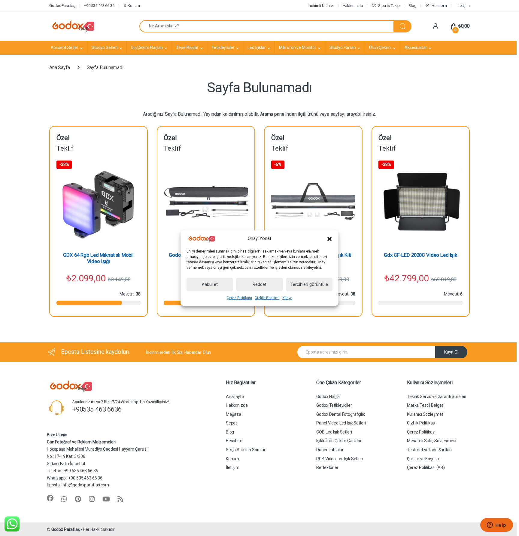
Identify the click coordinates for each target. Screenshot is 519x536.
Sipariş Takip (389, 5)
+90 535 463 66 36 (99, 5)
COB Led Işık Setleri (334, 432)
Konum (133, 5)
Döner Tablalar (329, 449)
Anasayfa (235, 396)
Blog (412, 5)
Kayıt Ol (451, 352)
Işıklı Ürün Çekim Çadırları (339, 440)
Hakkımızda (353, 5)
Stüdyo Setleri (105, 47)
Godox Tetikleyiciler (334, 405)
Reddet (259, 284)
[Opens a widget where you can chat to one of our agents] (496, 525)
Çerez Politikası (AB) (426, 467)
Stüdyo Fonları (342, 47)
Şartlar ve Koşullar (423, 458)
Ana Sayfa (59, 67)
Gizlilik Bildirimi (267, 298)
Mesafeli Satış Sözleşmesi (431, 440)
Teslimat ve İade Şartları (429, 449)
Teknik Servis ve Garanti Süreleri (436, 396)
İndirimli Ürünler (321, 5)
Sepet (231, 423)
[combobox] (266, 26)
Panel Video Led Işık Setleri (341, 423)
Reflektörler (327, 467)
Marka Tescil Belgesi (426, 405)
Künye (287, 298)
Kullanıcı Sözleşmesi (426, 414)
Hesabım (439, 5)
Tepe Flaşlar (187, 47)
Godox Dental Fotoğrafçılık (340, 414)
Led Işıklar (256, 47)
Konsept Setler (64, 47)
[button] (329, 239)
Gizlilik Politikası (421, 423)
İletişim (463, 5)
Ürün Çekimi (380, 47)
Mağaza (233, 414)
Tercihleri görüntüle (309, 284)
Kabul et (210, 284)
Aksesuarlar (416, 47)
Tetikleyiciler (222, 47)
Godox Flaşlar (328, 396)
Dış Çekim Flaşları (147, 47)
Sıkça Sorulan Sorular (246, 449)
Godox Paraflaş (65, 529)
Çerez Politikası (239, 298)
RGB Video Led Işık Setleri (339, 458)
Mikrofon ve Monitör (297, 47)
